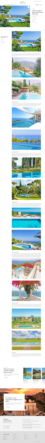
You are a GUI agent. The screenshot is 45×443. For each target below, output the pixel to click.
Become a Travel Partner (16, 438)
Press (24, 439)
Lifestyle (36, 437)
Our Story (25, 436)
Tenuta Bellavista (36, 206)
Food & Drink (36, 436)
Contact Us (25, 437)
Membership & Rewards (26, 438)
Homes (36, 435)
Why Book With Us (15, 436)
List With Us (14, 437)
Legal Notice (19, 441)
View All (6, 377)
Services (14, 435)
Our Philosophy (26, 435)
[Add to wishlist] (29, 7)
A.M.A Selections (34, 17)
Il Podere (17, 356)
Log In (40, 1)
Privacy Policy (14, 441)
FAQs (13, 439)
